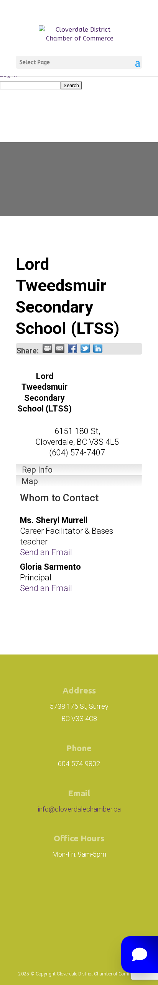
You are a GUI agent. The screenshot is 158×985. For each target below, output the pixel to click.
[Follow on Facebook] (86, 892)
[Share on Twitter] (85, 348)
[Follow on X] (120, 891)
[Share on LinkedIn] (97, 348)
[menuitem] (79, 85)
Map (29, 481)
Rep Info (37, 470)
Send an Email (46, 552)
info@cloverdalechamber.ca (79, 809)
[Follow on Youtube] (79, 923)
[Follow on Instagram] (43, 892)
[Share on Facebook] (72, 348)
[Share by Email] (59, 348)
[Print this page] (47, 348)
